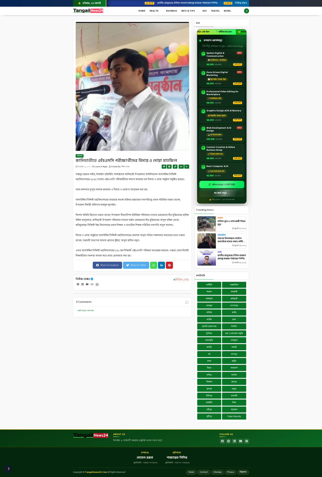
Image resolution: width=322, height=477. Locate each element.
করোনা (209, 291)
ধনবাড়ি (209, 347)
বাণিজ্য (209, 375)
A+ (181, 166)
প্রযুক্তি (234, 361)
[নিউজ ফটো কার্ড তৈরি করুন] (164, 167)
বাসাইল (220, 218)
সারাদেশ (234, 409)
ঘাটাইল (209, 312)
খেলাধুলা (209, 305)
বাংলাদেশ (234, 367)
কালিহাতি (209, 298)
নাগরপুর (234, 354)
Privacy (230, 472)
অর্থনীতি (209, 284)
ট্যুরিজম (209, 333)
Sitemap (217, 472)
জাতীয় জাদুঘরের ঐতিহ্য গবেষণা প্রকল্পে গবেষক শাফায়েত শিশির (169, 3)
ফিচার (209, 367)
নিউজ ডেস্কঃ (83, 279)
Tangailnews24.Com (96, 472)
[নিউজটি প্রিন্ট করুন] (169, 167)
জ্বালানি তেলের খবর (209, 326)
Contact (204, 472)
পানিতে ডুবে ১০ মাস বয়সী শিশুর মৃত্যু (231, 223)
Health (154, 11)
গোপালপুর (234, 305)
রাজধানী (234, 395)
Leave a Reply (101, 166)
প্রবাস (209, 361)
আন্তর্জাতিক (222, 235)
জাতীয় (209, 319)
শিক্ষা (234, 402)
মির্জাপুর (209, 395)
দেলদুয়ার (234, 340)
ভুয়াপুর (234, 381)
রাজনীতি (209, 402)
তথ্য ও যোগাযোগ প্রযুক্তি (234, 333)
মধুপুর (234, 388)
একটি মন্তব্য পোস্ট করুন (85, 310)
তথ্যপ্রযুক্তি (209, 340)
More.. (228, 11)
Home (142, 11)
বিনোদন (209, 381)
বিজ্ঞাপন (243, 472)
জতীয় (220, 252)
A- (187, 166)
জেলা (234, 319)
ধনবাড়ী (234, 347)
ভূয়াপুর (209, 388)
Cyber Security (234, 416)
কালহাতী (234, 291)
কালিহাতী (79, 156)
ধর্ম (209, 354)
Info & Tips (188, 11)
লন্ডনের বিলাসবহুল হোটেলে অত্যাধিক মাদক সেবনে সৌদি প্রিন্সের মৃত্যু (230, 240)
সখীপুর (209, 409)
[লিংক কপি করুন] (175, 167)
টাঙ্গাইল (234, 326)
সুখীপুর (209, 416)
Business (171, 11)
